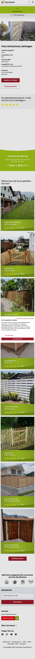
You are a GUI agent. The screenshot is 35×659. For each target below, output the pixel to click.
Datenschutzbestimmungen (25, 318)
